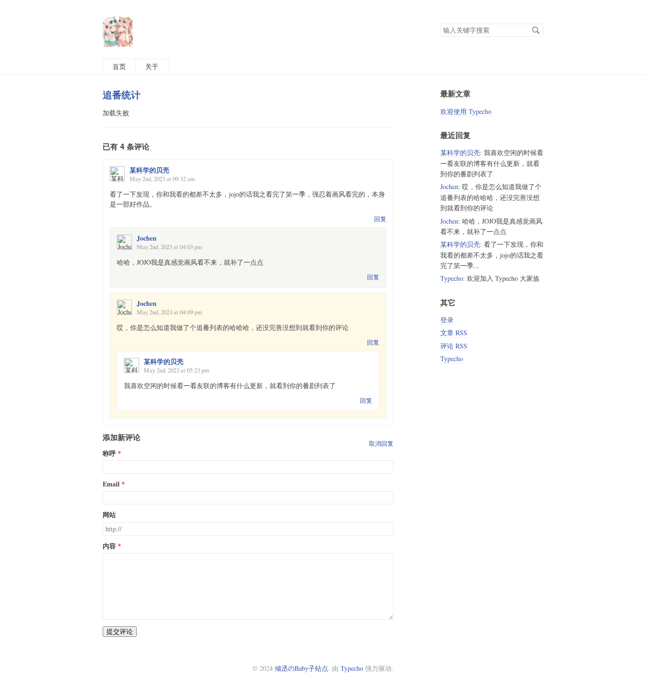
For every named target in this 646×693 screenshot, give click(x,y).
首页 (119, 66)
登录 (447, 319)
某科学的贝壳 (149, 170)
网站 (109, 515)
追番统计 (121, 94)
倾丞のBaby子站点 (301, 668)
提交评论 (119, 631)
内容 (109, 546)
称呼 (109, 453)
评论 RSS (453, 345)
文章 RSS (453, 332)
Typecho (451, 278)
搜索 (535, 30)
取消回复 (381, 443)
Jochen (147, 238)
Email (111, 484)
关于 (151, 66)
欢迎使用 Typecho (465, 111)
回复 (380, 219)
